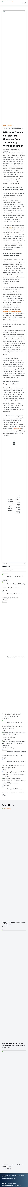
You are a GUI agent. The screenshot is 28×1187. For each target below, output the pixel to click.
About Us (4, 1183)
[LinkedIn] (14, 444)
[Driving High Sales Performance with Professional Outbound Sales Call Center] (14, 985)
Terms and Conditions (7, 1185)
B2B (10, 228)
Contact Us (18, 1185)
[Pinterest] (14, 443)
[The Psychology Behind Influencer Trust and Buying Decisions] (14, 864)
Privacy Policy (12, 1183)
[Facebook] (14, 441)
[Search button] (24, 563)
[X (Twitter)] (14, 442)
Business (5, 151)
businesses (17, 428)
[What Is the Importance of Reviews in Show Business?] (14, 1107)
